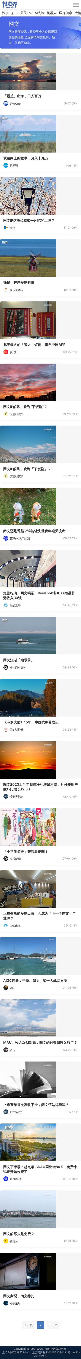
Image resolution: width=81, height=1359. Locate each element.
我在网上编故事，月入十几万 (25, 158)
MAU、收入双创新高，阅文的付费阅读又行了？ (40, 1042)
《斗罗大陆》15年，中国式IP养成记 (31, 722)
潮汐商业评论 (18, 667)
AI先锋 (39, 13)
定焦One (15, 103)
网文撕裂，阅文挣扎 (18, 1296)
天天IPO (26, 13)
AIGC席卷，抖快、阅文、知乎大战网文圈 (35, 980)
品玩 (12, 1050)
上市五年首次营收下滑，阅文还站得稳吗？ (36, 1104)
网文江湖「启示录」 (18, 660)
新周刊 (14, 165)
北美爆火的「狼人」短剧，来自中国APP (34, 344)
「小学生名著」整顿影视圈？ (25, 851)
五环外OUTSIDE (20, 538)
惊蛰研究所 (17, 414)
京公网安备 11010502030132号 (51, 1352)
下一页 (52, 1325)
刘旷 (12, 988)
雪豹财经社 (17, 729)
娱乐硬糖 (15, 858)
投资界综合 (17, 796)
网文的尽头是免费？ (18, 1234)
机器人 (52, 13)
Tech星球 (16, 1179)
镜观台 (14, 1241)
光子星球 (15, 1303)
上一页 (28, 1325)
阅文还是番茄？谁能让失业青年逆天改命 (34, 531)
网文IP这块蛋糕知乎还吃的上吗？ (29, 220)
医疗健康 (65, 13)
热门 (14, 13)
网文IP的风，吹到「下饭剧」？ (27, 469)
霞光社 (14, 352)
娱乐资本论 (17, 290)
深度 (5, 13)
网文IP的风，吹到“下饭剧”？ (25, 407)
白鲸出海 (15, 605)
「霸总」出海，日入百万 (22, 96)
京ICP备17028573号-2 (16, 1352)
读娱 (12, 227)
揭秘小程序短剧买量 (18, 282)
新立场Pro (16, 1112)
